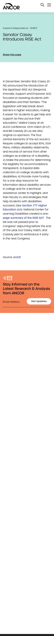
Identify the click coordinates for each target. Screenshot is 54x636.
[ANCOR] (24, 6)
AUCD (17, 257)
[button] (42, 5)
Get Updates (39, 301)
